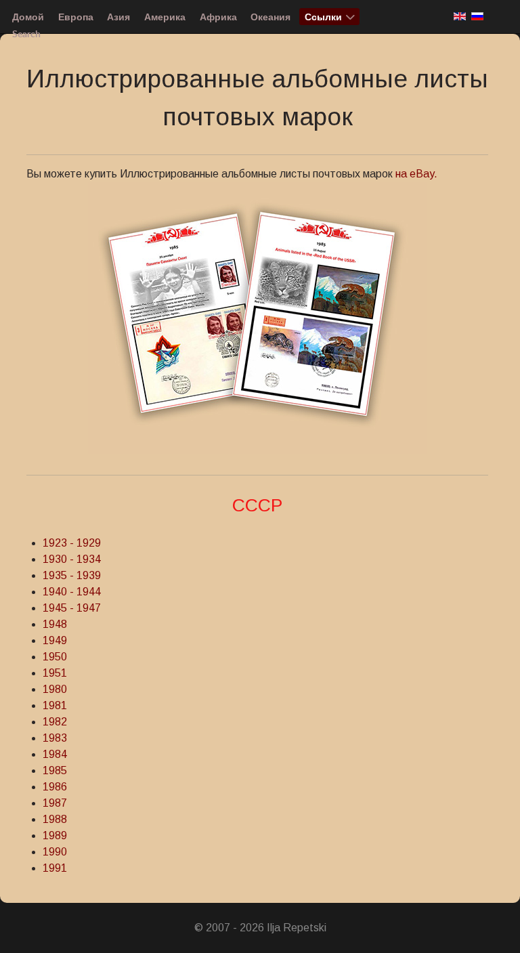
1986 (55, 786)
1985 (55, 770)
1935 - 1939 (72, 575)
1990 (55, 851)
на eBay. (415, 173)
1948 (55, 624)
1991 (55, 868)
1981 (55, 705)
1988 (55, 819)
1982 (55, 721)
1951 (55, 673)
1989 (55, 835)
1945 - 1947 (72, 608)
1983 (55, 738)
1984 (55, 754)
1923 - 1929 (72, 543)
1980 (55, 689)
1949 (55, 640)
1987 (55, 803)
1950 (55, 656)
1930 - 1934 (72, 559)
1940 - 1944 (72, 591)
